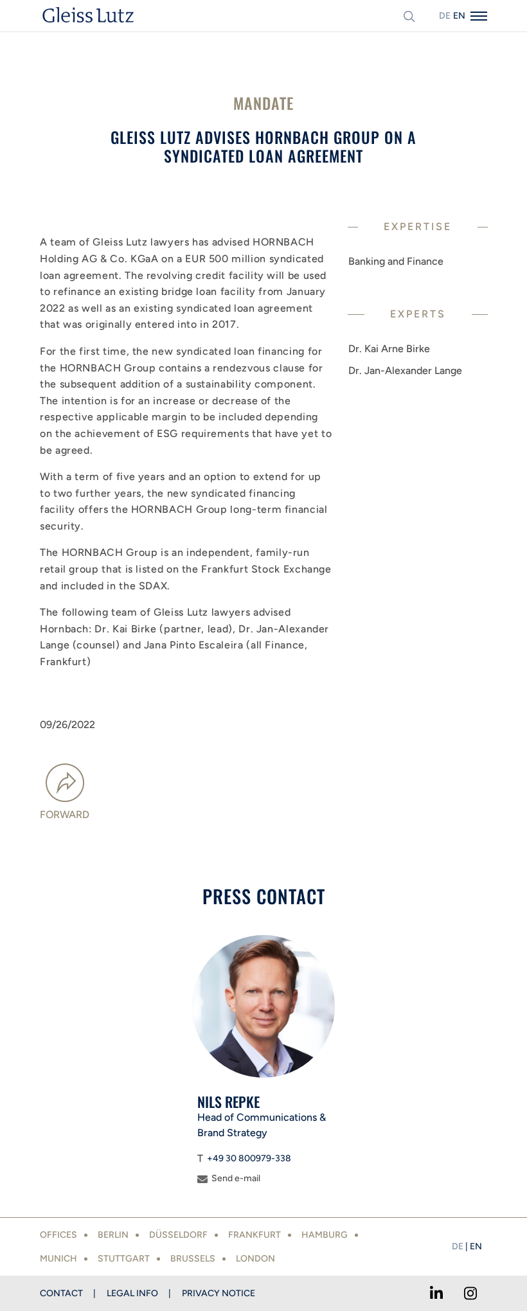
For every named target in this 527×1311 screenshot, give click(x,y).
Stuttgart (124, 1258)
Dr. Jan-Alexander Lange (405, 370)
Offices (58, 1234)
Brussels (192, 1258)
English (459, 15)
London (255, 1258)
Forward (64, 814)
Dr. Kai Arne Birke (389, 349)
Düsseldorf (178, 1234)
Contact (61, 1293)
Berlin (113, 1234)
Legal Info (132, 1293)
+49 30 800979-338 (249, 1158)
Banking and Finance (395, 261)
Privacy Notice (218, 1293)
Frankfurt (254, 1234)
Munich (58, 1258)
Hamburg (324, 1234)
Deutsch (445, 15)
